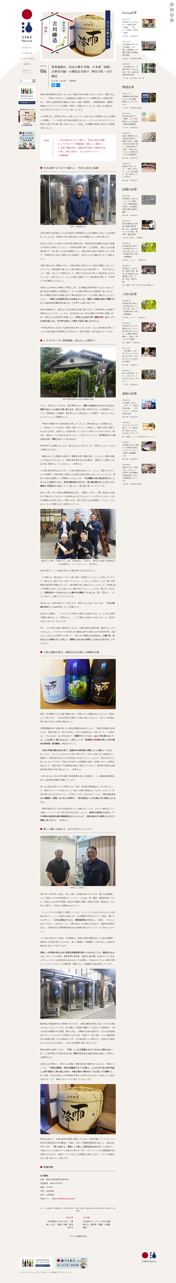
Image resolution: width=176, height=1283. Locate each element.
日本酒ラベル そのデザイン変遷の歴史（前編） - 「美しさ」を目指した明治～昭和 (130, 27)
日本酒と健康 (27, 53)
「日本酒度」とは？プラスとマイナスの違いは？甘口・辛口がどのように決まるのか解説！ (130, 356)
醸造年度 (99, 317)
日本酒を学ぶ (27, 48)
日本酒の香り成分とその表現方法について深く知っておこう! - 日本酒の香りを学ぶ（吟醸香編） (130, 251)
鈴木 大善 (125, 158)
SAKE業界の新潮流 (27, 59)
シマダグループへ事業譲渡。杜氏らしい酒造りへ (81, 144)
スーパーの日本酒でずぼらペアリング (144, 437)
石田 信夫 (125, 36)
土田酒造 (97, 740)
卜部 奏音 (125, 484)
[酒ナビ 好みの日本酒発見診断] (72, 1268)
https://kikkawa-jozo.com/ (63, 1199)
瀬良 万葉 (125, 180)
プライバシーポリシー (27, 1272)
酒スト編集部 (126, 285)
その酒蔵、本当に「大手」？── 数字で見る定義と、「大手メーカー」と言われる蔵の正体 (130, 408)
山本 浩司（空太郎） (59, 81)
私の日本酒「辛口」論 (137, 78)
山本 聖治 (125, 58)
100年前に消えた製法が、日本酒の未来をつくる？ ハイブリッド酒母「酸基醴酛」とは (130, 450)
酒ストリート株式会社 (50, 1272)
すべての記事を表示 (78, 1236)
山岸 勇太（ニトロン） (129, 260)
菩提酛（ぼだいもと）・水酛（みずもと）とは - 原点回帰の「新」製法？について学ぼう (130, 171)
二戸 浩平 (125, 78)
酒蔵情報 (26, 64)
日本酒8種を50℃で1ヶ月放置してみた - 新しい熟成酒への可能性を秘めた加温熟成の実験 (130, 49)
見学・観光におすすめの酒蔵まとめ (143, 285)
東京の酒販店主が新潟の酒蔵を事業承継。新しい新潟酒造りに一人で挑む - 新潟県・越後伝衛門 (130, 229)
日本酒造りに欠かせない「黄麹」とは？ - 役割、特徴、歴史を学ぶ (59, 1224)
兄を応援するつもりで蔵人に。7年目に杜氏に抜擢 (82, 140)
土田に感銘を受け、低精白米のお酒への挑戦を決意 (82, 148)
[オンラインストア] (36, 1268)
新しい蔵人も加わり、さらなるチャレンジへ (79, 151)
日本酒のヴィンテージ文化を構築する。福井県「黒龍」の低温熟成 (96, 1224)
